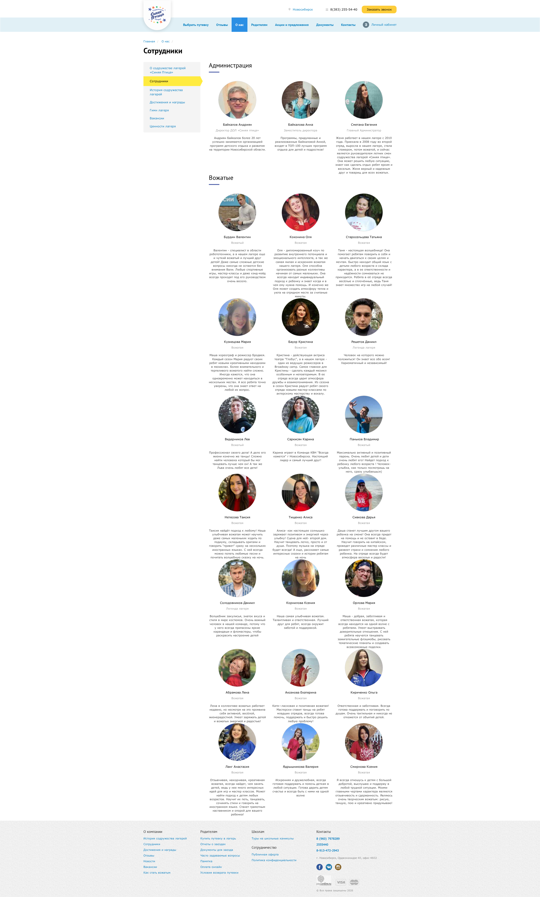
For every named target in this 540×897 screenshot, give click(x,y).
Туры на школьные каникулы (273, 838)
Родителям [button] (259, 25)
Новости (149, 861)
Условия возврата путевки (219, 872)
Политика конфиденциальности (274, 860)
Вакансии (157, 118)
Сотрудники (159, 81)
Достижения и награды (167, 102)
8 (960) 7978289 (328, 838)
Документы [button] (324, 25)
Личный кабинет (384, 24)
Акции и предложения (292, 25)
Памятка (206, 861)
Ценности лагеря (163, 126)
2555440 (322, 844)
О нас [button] (239, 25)
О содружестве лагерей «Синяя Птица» (168, 70)
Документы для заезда (216, 849)
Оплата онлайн (211, 867)
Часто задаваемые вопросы (220, 855)
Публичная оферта (265, 854)
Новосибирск (303, 9)
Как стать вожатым (156, 872)
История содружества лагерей (166, 92)
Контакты (348, 25)
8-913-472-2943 (327, 850)
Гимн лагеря (159, 110)
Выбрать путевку (196, 25)
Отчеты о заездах (213, 844)
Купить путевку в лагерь (218, 838)
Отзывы (222, 25)
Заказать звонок (379, 9)
